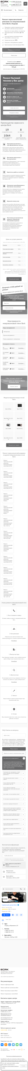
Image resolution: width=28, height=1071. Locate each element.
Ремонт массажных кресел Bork (9, 990)
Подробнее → (21, 348)
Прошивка (5, 245)
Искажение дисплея (5, 358)
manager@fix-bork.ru (6, 1019)
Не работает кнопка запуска (5, 363)
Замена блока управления (8, 264)
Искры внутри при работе (6, 369)
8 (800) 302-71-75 (5, 1011)
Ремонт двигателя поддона (8, 249)
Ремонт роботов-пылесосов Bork (9, 987)
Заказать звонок (14, 386)
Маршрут (7, 914)
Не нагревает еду (6, 353)
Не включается (5, 348)
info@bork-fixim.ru (6, 1015)
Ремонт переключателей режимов (8, 253)
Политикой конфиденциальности (17, 860)
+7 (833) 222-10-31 (16, 1)
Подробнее (14, 640)
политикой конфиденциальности (16, 311)
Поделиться (2, 1044)
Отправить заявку (14, 112)
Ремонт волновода (6, 257)
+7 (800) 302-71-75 (16, 4)
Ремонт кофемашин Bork (7, 984)
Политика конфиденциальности (14, 1056)
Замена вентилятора (7, 261)
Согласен (23, 1066)
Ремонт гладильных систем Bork (9, 994)
